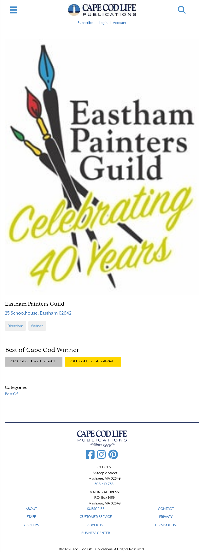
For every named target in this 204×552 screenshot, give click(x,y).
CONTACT (166, 509)
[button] (181, 9)
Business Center (95, 533)
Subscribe (85, 23)
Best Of (11, 394)
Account (119, 23)
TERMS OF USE (166, 525)
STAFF (31, 517)
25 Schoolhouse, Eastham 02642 (38, 313)
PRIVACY (166, 517)
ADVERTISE (95, 525)
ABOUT (31, 509)
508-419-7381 (104, 484)
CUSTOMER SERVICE (96, 517)
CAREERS (31, 525)
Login (103, 23)
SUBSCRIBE (95, 509)
